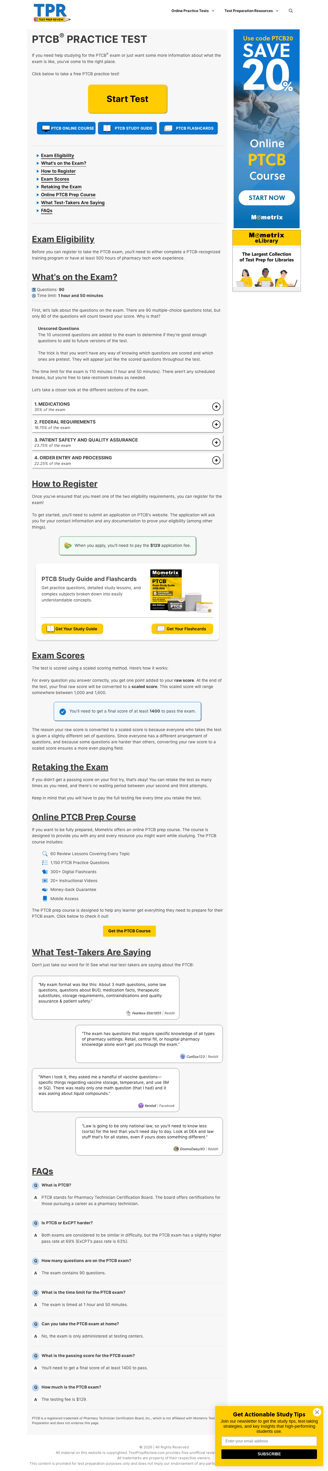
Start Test (127, 99)
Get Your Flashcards (186, 628)
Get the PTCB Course (129, 930)
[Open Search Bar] (291, 11)
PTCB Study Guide (133, 128)
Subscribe (269, 1454)
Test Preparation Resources (249, 10)
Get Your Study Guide (76, 628)
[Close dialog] (317, 1412)
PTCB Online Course (72, 128)
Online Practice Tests (190, 10)
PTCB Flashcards (194, 128)
